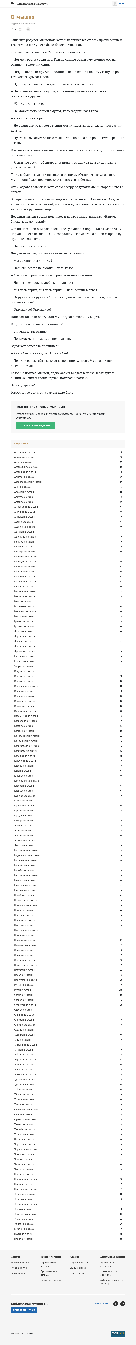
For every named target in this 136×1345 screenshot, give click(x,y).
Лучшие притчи (19, 1267)
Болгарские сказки (24, 571)
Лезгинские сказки (24, 840)
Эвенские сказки (23, 1199)
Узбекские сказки (23, 1089)
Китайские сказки (23, 775)
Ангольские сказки (24, 516)
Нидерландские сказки (26, 930)
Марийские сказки (24, 870)
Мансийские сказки (24, 865)
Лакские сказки (22, 825)
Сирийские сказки (24, 1014)
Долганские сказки (24, 646)
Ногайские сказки (24, 935)
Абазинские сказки (24, 452)
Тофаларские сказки (25, 1059)
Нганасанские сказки (25, 900)
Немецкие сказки (23, 910)
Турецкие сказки (23, 1069)
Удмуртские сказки (24, 1079)
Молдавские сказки (24, 880)
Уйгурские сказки (23, 1094)
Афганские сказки (24, 531)
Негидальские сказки (25, 905)
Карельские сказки (24, 755)
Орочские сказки (23, 955)
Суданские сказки (24, 1029)
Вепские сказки (22, 601)
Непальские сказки (24, 920)
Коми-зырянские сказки (27, 780)
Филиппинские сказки (26, 1109)
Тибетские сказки (23, 1054)
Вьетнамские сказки (25, 611)
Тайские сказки (22, 1039)
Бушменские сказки (25, 591)
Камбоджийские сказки (27, 735)
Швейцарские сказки (25, 1179)
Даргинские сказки (24, 636)
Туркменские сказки (25, 1074)
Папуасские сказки (24, 969)
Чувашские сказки (24, 1164)
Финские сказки (23, 1114)
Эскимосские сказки (25, 1214)
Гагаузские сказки (24, 616)
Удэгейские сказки (24, 1084)
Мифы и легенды (51, 1256)
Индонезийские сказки (26, 686)
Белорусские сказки (25, 561)
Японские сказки (23, 1238)
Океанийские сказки (25, 945)
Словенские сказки (24, 1024)
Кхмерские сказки (24, 820)
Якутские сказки (23, 1233)
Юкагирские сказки (24, 1228)
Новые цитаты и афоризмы (108, 1273)
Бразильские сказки (25, 581)
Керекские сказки (24, 765)
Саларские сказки (24, 999)
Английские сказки (24, 511)
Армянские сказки (24, 521)
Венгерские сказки (24, 596)
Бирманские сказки (24, 566)
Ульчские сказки (23, 1104)
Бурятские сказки (23, 586)
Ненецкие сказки (23, 915)
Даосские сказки (23, 631)
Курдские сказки (23, 815)
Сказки (74, 1256)
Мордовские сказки (24, 890)
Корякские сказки (23, 790)
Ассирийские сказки (25, 526)
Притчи (15, 1256)
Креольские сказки (24, 795)
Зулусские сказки (23, 666)
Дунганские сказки (24, 651)
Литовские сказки (23, 845)
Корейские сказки (24, 785)
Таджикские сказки (24, 1034)
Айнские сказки (22, 486)
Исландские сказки (24, 701)
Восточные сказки (24, 606)
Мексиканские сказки (26, 875)
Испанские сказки (24, 706)
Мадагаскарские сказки (27, 855)
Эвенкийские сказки (25, 1194)
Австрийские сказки (25, 471)
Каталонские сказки (25, 760)
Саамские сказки (23, 994)
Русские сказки (22, 989)
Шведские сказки (23, 1174)
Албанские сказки (24, 491)
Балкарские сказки (24, 541)
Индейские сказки (24, 676)
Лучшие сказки (78, 1267)
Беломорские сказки (25, 556)
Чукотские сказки (23, 1169)
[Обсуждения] (20, 29)
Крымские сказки (23, 800)
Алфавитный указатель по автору (112, 1281)
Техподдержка (102, 1303)
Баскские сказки (23, 546)
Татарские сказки (23, 1049)
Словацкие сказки (24, 1019)
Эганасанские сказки (25, 1204)
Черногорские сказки (25, 1149)
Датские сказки (22, 641)
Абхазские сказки (24, 457)
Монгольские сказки (25, 885)
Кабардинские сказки (25, 720)
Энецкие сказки (22, 1209)
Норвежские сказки (24, 940)
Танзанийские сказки (25, 1044)
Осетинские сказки (24, 960)
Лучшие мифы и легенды (49, 1273)
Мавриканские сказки (26, 850)
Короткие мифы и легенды (50, 1264)
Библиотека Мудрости (32, 3)
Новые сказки (77, 1272)
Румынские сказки (24, 984)
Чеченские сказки (24, 1154)
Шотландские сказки (25, 1189)
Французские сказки (25, 1119)
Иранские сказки (23, 691)
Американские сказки (26, 506)
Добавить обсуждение (35, 425)
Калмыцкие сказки (24, 730)
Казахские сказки (23, 725)
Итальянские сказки (25, 711)
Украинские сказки (24, 1099)
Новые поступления (51, 1279)
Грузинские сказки (24, 626)
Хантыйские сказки (24, 1129)
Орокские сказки (23, 950)
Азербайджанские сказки (28, 481)
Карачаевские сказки (25, 750)
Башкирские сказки (24, 551)
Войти (122, 3)
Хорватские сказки (24, 1134)
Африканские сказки (23, 23)
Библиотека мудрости (29, 1303)
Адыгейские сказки (24, 476)
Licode (16, 1333)
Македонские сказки (25, 860)
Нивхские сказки (23, 925)
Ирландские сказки (24, 696)
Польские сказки (23, 974)
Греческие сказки (23, 621)
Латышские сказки (24, 835)
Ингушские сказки (24, 671)
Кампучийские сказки (26, 740)
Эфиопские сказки (24, 1223)
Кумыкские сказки (24, 810)
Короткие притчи (20, 1262)
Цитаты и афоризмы (112, 1256)
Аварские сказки (23, 461)
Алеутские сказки (23, 496)
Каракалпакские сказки (26, 745)
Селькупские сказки (25, 1004)
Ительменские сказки (26, 715)
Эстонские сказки (23, 1218)
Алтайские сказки (23, 501)
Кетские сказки (22, 770)
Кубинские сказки (24, 805)
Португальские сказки (26, 979)
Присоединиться (24, 1310)
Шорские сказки (23, 1184)
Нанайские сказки (24, 895)
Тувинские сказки (23, 1064)
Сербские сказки (23, 1009)
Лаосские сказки (23, 830)
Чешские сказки (23, 1159)
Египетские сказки (24, 661)
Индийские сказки (24, 681)
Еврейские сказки (24, 656)
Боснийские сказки (24, 576)
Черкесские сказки (24, 1144)
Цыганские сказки (24, 1139)
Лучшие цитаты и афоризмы (109, 1264)
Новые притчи (18, 1272)
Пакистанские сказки (25, 965)
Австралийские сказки (26, 466)
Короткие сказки (79, 1262)
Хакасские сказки (23, 1124)
